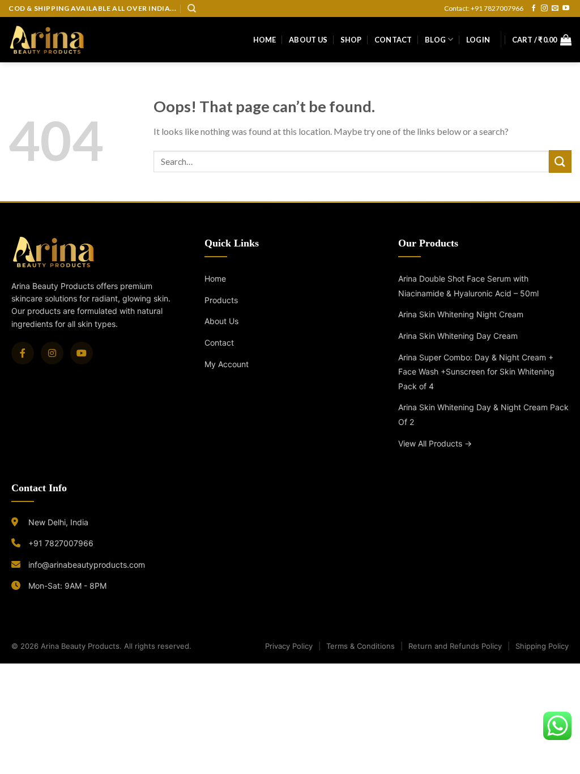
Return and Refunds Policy (455, 645)
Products (221, 300)
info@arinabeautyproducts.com (86, 564)
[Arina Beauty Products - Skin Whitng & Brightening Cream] (47, 39)
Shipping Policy (542, 645)
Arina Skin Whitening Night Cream (460, 314)
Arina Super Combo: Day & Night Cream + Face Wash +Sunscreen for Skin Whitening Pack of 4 (476, 371)
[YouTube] (81, 353)
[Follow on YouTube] (565, 8)
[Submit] (560, 161)
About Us (308, 39)
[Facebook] (22, 353)
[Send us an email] (555, 8)
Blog (435, 39)
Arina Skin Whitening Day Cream (458, 336)
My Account (226, 364)
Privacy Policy (289, 645)
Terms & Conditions (360, 645)
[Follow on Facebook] (533, 8)
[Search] (191, 8)
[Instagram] (52, 353)
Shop (351, 39)
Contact (393, 39)
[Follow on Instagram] (544, 8)
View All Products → (435, 443)
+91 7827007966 (60, 543)
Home (264, 39)
